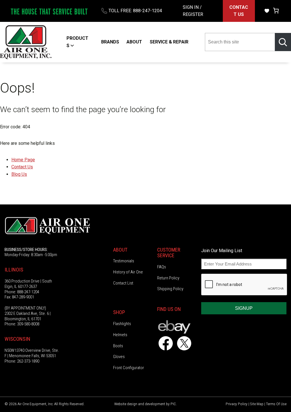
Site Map (256, 403)
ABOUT (134, 42)
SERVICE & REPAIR (169, 42)
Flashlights (122, 323)
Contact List (123, 283)
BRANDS (110, 42)
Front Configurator (128, 367)
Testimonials (123, 260)
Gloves (119, 356)
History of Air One (128, 272)
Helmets (120, 334)
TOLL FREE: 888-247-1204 (135, 10)
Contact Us (22, 167)
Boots (118, 345)
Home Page (23, 159)
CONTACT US (238, 11)
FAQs (161, 266)
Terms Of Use (276, 403)
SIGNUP (244, 308)
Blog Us (19, 174)
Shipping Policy (170, 288)
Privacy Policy (237, 403)
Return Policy (168, 278)
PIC (173, 403)
